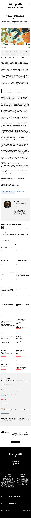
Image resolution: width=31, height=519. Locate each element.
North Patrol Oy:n (20, 211)
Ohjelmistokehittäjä (5, 364)
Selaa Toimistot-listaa (4, 421)
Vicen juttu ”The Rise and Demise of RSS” (11, 57)
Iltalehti (23, 158)
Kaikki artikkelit (3, 395)
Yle (20, 158)
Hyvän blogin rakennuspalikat (22, 288)
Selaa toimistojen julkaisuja (5, 404)
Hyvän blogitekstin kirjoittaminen (7, 304)
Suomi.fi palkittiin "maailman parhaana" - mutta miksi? (16, 54)
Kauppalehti (17, 158)
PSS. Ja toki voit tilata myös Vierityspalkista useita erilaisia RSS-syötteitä (12, 178)
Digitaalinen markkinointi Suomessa (10, 187)
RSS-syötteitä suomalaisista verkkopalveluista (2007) (10, 185)
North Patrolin (3, 481)
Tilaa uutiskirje (15, 463)
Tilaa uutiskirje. (3, 386)
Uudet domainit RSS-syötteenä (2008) (8, 184)
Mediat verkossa (4, 193)
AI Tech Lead (3, 350)
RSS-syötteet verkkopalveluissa (6, 195)
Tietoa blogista (15, 460)
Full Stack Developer (20, 336)
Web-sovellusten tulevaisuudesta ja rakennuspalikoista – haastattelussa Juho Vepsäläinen (22, 274)
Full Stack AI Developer (20, 364)
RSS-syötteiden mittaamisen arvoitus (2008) (9, 183)
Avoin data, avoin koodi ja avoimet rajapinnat (8, 191)
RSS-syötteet (15, 464)
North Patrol (19, 480)
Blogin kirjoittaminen (20, 191)
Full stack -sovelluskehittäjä (6, 336)
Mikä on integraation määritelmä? (7, 272)
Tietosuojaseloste (15, 461)
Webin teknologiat (12, 193)
